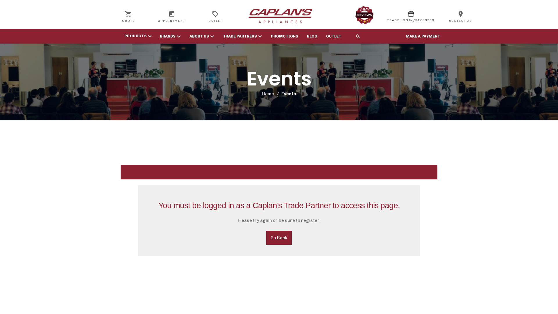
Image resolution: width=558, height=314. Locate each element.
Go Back (279, 237)
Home (268, 94)
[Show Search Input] (358, 36)
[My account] (410, 16)
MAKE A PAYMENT (423, 36)
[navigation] (136, 36)
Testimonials (364, 15)
